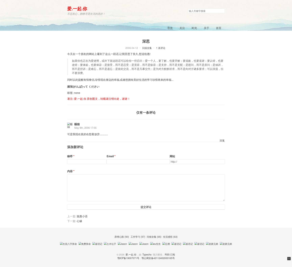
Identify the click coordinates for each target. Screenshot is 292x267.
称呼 (70, 156)
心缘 (79, 221)
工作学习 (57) (138, 236)
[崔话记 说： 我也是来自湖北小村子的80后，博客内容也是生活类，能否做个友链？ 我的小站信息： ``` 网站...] (187, 243)
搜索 (222, 11)
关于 (206, 28)
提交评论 (146, 207)
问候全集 (147, 48)
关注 (182, 28)
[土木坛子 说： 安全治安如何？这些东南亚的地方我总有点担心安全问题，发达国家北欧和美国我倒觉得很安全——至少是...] (110, 243)
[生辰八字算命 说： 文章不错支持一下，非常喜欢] (68, 243)
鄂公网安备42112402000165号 (158, 258)
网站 (172, 156)
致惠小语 (82, 216)
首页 (218, 28)
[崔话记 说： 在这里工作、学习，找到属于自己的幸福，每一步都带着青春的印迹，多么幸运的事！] (199, 243)
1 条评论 (160, 48)
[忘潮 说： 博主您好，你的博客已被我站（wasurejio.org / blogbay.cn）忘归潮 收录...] (166, 243)
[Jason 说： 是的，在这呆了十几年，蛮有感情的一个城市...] (144, 243)
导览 (170, 28)
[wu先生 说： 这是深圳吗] (155, 243)
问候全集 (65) (154, 236)
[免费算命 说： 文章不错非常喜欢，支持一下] (84, 243)
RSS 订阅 (170, 254)
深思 (146, 41)
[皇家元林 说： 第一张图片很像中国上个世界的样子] (226, 243)
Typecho (147, 254)
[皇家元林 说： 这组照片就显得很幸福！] (212, 243)
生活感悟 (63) (170, 236)
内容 (70, 171)
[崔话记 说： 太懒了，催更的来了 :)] (97, 243)
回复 (222, 140)
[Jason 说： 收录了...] (133, 243)
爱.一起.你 (77, 8)
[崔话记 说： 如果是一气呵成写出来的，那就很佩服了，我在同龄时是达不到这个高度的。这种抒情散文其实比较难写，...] (176, 243)
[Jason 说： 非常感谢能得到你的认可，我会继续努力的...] (122, 243)
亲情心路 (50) (122, 236)
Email (110, 156)
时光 (194, 28)
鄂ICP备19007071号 (128, 258)
